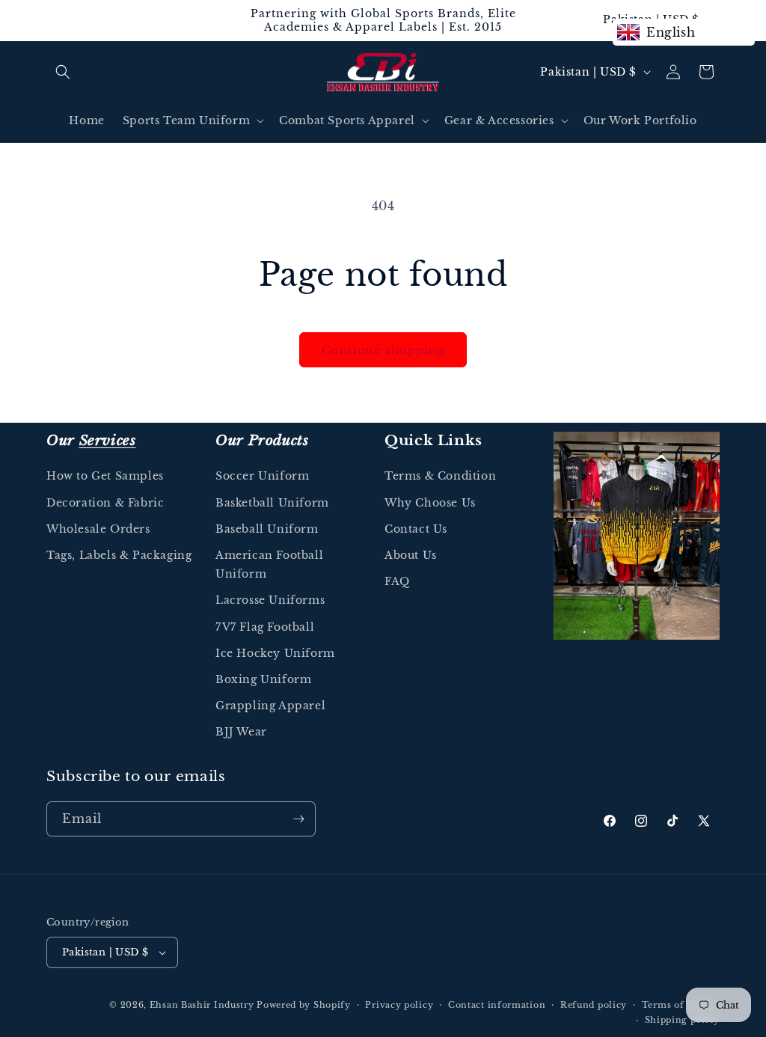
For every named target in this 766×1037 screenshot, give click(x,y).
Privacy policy (399, 1005)
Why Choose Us (430, 503)
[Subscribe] (298, 818)
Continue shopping (383, 350)
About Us (410, 555)
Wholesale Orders (98, 529)
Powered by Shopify (304, 1005)
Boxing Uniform (263, 679)
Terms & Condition (440, 476)
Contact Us (415, 529)
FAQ (397, 581)
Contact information (496, 1005)
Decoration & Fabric (105, 503)
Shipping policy (682, 1020)
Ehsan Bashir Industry (202, 1005)
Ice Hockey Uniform (275, 653)
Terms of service (681, 1005)
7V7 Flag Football (264, 627)
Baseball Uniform (267, 529)
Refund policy (593, 1005)
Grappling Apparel (270, 705)
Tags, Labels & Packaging (119, 555)
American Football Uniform (269, 564)
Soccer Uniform (262, 476)
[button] (62, 71)
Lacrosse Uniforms (270, 600)
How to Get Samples (105, 476)
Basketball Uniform (272, 503)
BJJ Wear (241, 731)
